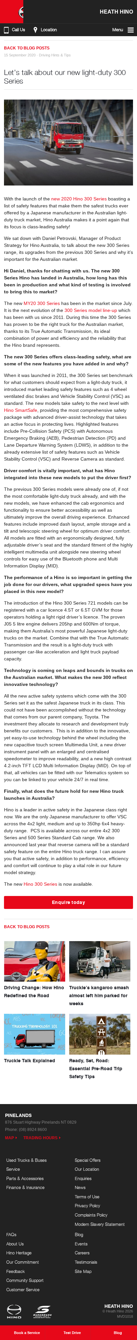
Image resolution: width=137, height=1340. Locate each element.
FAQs (11, 1234)
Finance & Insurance (25, 1187)
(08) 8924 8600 (33, 1129)
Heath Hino (116, 11)
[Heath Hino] (11, 11)
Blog (79, 1234)
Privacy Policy (87, 1205)
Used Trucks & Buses (26, 1160)
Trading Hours (40, 1138)
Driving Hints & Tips (55, 55)
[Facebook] (6, 45)
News (80, 1187)
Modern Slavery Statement (100, 1224)
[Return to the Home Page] (15, 1312)
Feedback (15, 1271)
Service (13, 1169)
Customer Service (23, 1289)
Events (81, 1243)
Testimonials (86, 1262)
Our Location (87, 1169)
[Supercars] (42, 1312)
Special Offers (87, 1160)
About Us (15, 1243)
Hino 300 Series (40, 884)
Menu (117, 29)
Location (49, 29)
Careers (82, 1252)
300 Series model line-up (91, 310)
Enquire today (68, 902)
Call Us (18, 29)
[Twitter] (13, 45)
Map (9, 1138)
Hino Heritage (19, 1252)
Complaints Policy (91, 1215)
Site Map (83, 1271)
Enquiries (83, 1178)
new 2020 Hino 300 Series (79, 198)
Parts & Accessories (25, 1178)
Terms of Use (87, 1196)
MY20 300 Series (42, 303)
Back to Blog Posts (27, 48)
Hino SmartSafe (20, 410)
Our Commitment (22, 1262)
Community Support (25, 1280)
